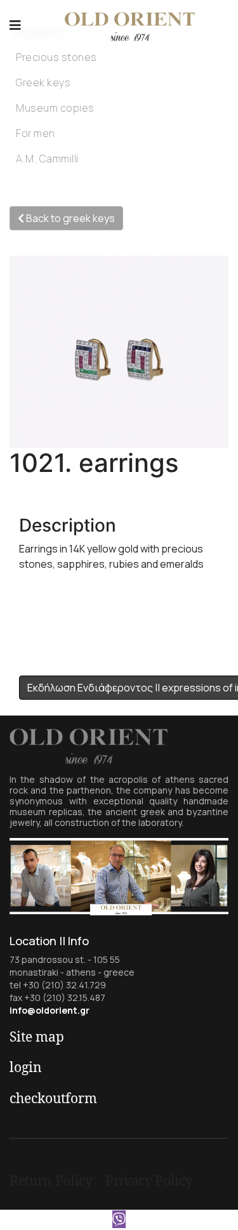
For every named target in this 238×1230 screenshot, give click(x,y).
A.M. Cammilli (47, 159)
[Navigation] (15, 25)
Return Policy (51, 1180)
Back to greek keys (69, 218)
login (26, 1067)
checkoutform (53, 1098)
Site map (37, 1036)
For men (35, 133)
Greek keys (43, 82)
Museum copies (55, 108)
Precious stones (56, 57)
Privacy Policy (149, 1180)
